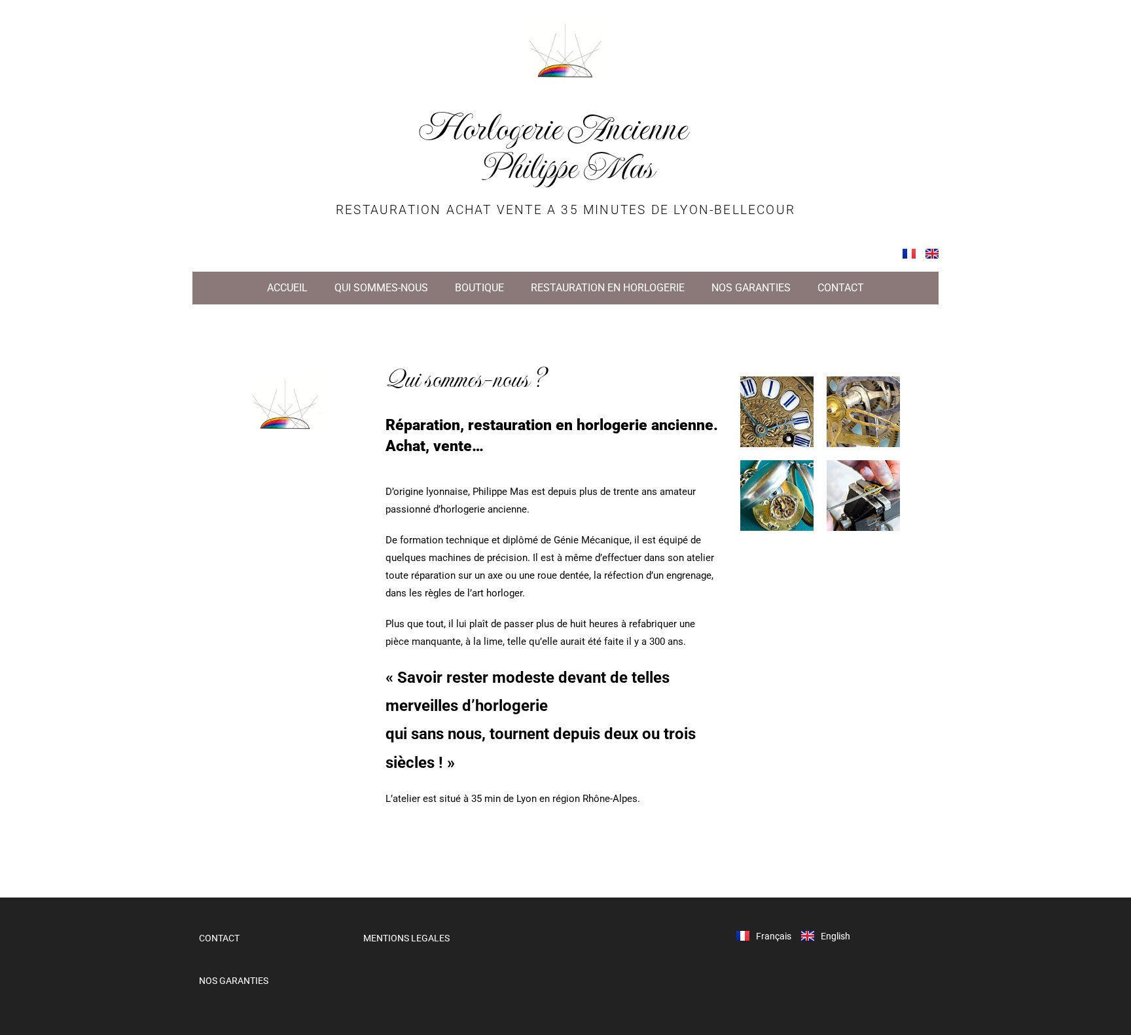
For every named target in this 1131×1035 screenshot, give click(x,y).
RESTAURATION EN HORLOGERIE (608, 287)
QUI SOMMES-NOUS (381, 287)
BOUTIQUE (479, 287)
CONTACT (840, 287)
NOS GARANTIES (751, 287)
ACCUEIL (287, 287)
